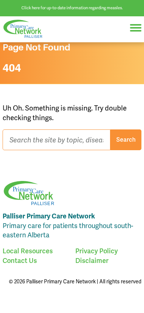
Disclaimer (92, 260)
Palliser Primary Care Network (26, 29)
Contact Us (20, 260)
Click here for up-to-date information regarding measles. (72, 7)
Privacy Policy (96, 251)
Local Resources (28, 251)
